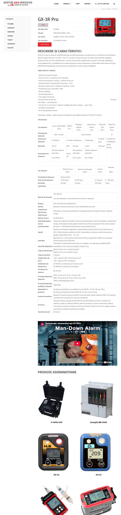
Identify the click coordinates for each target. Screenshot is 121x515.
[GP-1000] (55, 487)
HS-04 (56, 475)
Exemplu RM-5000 (98, 422)
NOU (43, 25)
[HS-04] (53, 434)
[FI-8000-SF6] (51, 382)
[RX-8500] (98, 487)
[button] (114, 4)
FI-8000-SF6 (56, 422)
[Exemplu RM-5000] (97, 382)
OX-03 (98, 475)
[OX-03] (95, 434)
